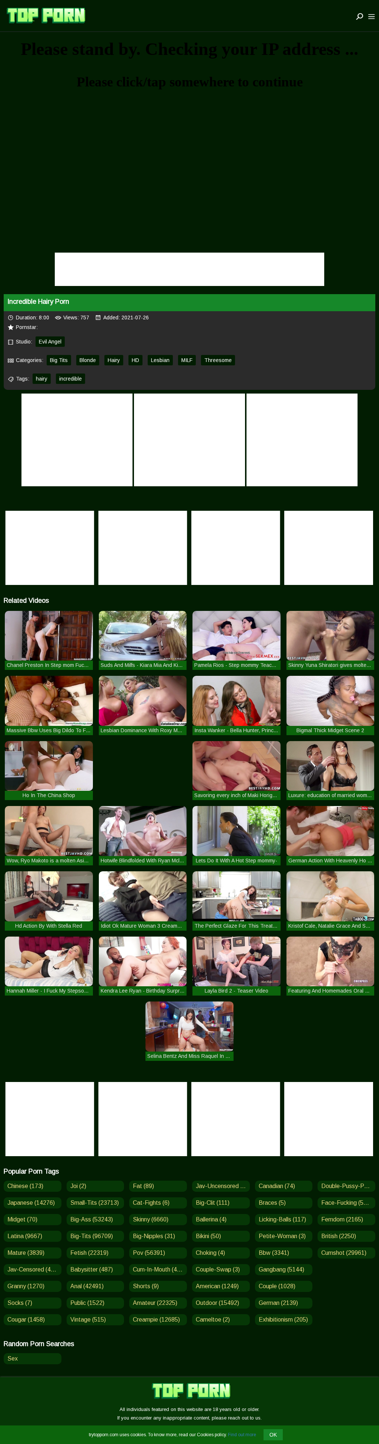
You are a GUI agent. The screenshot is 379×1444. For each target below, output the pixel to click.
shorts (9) (146, 1286)
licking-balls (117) (282, 1219)
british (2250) (338, 1236)
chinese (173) (25, 1186)
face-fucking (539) (346, 1203)
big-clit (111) (212, 1203)
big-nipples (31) (154, 1236)
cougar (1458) (26, 1319)
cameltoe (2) (213, 1319)
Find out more (242, 1434)
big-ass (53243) (91, 1219)
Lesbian (160, 360)
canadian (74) (277, 1186)
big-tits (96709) (91, 1236)
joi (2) (78, 1186)
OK (273, 1435)
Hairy (114, 360)
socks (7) (19, 1303)
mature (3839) (25, 1253)
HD (135, 360)
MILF (186, 360)
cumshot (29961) (343, 1253)
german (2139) (278, 1303)
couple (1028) (277, 1286)
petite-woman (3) (282, 1236)
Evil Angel (50, 342)
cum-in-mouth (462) (159, 1269)
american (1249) (217, 1286)
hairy (41, 379)
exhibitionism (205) (283, 1319)
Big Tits (59, 360)
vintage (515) (88, 1319)
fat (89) (143, 1186)
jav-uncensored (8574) (223, 1186)
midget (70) (22, 1219)
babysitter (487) (91, 1269)
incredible (70, 379)
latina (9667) (24, 1236)
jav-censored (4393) (34, 1269)
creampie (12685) (156, 1319)
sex (12, 1358)
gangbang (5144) (281, 1269)
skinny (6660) (150, 1219)
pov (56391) (149, 1253)
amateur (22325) (155, 1303)
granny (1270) (25, 1286)
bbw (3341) (274, 1253)
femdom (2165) (342, 1219)
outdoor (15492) (217, 1303)
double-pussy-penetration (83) (348, 1186)
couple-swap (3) (218, 1269)
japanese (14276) (31, 1203)
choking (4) (210, 1253)
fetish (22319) (89, 1253)
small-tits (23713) (94, 1203)
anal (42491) (87, 1286)
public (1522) (87, 1303)
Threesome (218, 360)
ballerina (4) (211, 1219)
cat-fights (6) (151, 1203)
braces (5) (272, 1203)
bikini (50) (208, 1236)
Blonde (88, 360)
